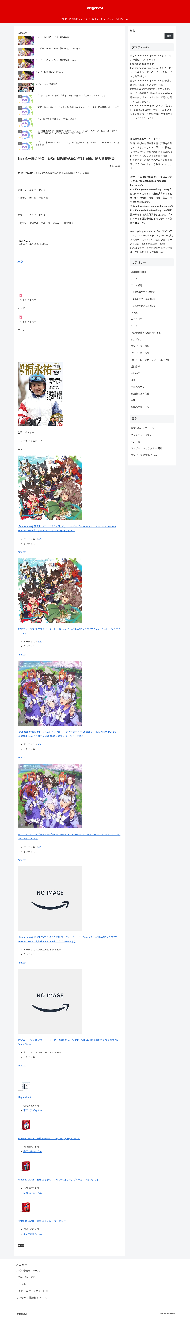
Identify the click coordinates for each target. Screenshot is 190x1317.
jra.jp (20, 261)
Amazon (22, 552)
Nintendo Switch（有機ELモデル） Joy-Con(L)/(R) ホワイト (49, 1138)
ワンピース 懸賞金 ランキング (146, 455)
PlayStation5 (24, 1097)
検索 (132, 30)
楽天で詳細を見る (32, 1110)
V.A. (40, 539)
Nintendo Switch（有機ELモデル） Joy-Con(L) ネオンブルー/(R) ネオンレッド (58, 1179)
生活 (22, 1245)
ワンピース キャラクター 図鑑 (146, 448)
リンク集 (135, 441)
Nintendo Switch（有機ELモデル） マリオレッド (43, 1221)
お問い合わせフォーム (142, 428)
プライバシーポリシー (142, 435)
